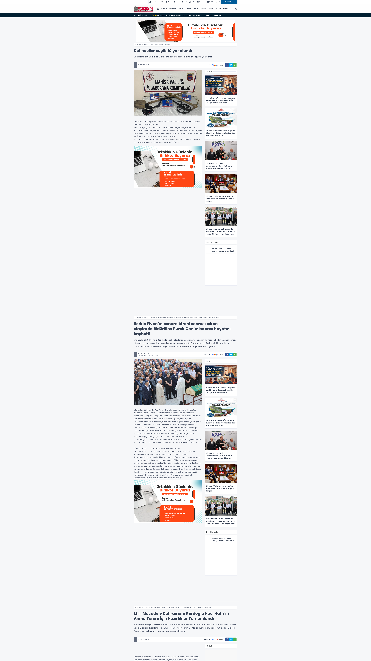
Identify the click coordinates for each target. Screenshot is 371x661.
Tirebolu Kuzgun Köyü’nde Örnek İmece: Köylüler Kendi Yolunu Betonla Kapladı (185, 15)
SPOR (189, 9)
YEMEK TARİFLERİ (200, 9)
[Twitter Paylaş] (231, 65)
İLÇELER (146, 607)
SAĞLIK (225, 9)
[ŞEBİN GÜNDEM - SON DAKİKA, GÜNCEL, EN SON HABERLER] (143, 9)
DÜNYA (218, 9)
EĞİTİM (211, 9)
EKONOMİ (172, 9)
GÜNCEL (164, 9)
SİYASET (181, 9)
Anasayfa (138, 44)
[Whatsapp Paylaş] (235, 65)
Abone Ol (207, 65)
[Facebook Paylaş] (227, 65)
